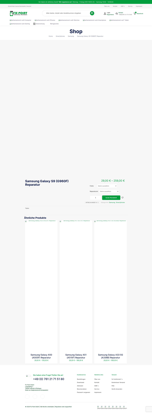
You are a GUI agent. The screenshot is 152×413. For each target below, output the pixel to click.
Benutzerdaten (82, 389)
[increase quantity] (99, 198)
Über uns (97, 379)
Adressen (80, 386)
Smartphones (60, 36)
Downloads (80, 382)
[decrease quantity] (91, 198)
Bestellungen (81, 379)
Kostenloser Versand (118, 382)
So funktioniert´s (117, 379)
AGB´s (96, 386)
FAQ (113, 386)
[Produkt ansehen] (55, 223)
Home (51, 36)
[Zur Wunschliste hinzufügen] (55, 226)
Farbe (92, 186)
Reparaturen (94, 191)
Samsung (71, 36)
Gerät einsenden (117, 389)
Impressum (97, 392)
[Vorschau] (55, 230)
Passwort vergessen (83, 392)
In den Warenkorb (111, 197)
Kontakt (96, 382)
